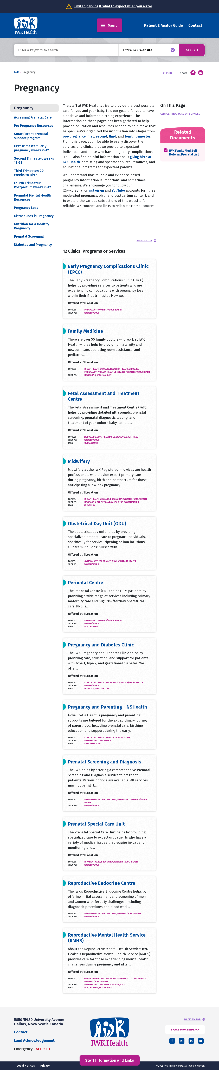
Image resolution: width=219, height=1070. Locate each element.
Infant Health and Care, (97, 369)
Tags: (70, 443)
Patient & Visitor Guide (163, 25)
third (112, 136)
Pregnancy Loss (26, 208)
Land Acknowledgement (34, 1040)
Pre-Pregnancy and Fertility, (100, 799)
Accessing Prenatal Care (33, 117)
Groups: (72, 313)
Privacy (45, 1065)
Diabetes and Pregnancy (33, 245)
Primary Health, (106, 372)
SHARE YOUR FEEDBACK (185, 1029)
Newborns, (90, 375)
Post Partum (91, 626)
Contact (195, 25)
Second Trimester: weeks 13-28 (34, 160)
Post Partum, (91, 988)
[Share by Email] (200, 72)
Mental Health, (92, 978)
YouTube (119, 190)
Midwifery (89, 505)
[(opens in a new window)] (193, 72)
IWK (16, 72)
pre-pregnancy (74, 136)
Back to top (144, 240)
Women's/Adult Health (110, 310)
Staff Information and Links (109, 1060)
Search (192, 50)
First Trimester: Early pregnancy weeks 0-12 (31, 148)
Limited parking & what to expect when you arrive (113, 6)
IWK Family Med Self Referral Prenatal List (184, 152)
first (90, 136)
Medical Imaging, (93, 437)
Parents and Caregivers (97, 740)
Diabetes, (89, 689)
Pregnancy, (91, 310)
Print (170, 73)
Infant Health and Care (118, 737)
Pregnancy (23, 108)
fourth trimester (137, 136)
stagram (97, 190)
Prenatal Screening (29, 236)
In (89, 190)
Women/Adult (91, 313)
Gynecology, (91, 561)
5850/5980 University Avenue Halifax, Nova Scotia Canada (39, 1021)
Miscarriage (106, 988)
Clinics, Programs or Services (180, 113)
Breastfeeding (92, 743)
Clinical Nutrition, (95, 682)
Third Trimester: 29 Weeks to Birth (29, 173)
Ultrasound (91, 443)
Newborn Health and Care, (124, 369)
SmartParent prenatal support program (31, 136)
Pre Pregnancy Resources (33, 126)
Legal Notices (26, 1065)
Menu (113, 25)
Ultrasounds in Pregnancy (34, 216)
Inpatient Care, (92, 862)
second (101, 136)
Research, (120, 372)
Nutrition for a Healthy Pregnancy (31, 226)
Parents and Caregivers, (110, 502)
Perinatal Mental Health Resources (32, 197)
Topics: (72, 310)
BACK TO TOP (192, 1019)
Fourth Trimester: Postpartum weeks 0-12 (32, 185)
